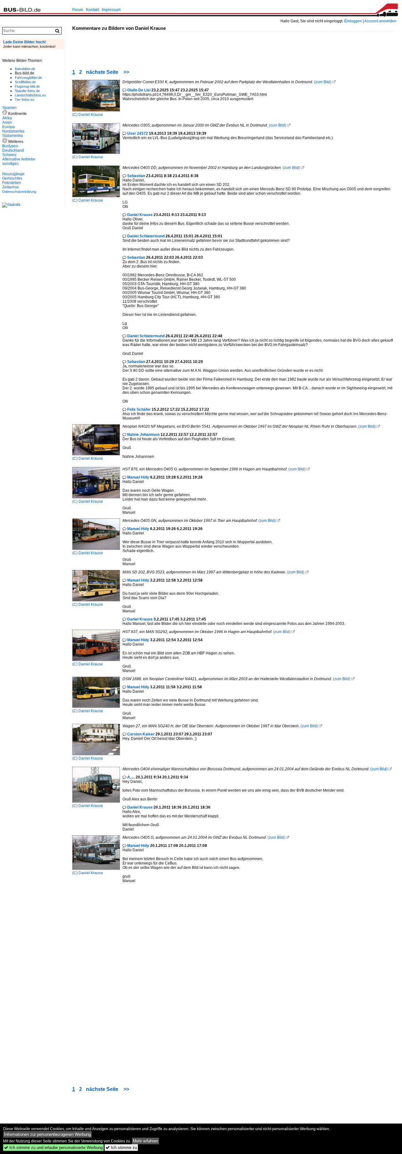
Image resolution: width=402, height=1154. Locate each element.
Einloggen (353, 21)
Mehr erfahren (145, 1141)
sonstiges (10, 163)
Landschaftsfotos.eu (30, 95)
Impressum (111, 10)
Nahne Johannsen (143, 434)
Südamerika (12, 135)
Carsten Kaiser (141, 734)
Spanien (9, 108)
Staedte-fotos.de (27, 91)
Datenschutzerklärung (19, 191)
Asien (7, 122)
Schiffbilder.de (25, 82)
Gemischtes (12, 178)
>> (126, 72)
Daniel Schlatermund (146, 236)
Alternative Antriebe (18, 159)
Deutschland (13, 150)
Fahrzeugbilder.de (28, 77)
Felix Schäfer (139, 409)
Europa (8, 127)
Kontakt (92, 10)
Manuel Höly (138, 477)
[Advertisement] (186, 45)
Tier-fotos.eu (24, 99)
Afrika (7, 118)
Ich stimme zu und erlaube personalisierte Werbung (53, 1147)
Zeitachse (10, 187)
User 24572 (137, 133)
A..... (131, 777)
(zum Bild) (322, 82)
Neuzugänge (13, 174)
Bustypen (10, 146)
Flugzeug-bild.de (27, 86)
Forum (77, 10)
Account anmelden (380, 21)
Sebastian (136, 176)
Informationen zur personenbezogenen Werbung (47, 1134)
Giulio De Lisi (138, 90)
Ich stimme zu (121, 1147)
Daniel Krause (91, 114)
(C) (75, 114)
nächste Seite (102, 72)
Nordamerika (13, 131)
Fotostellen (11, 183)
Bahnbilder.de (25, 69)
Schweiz (9, 155)
